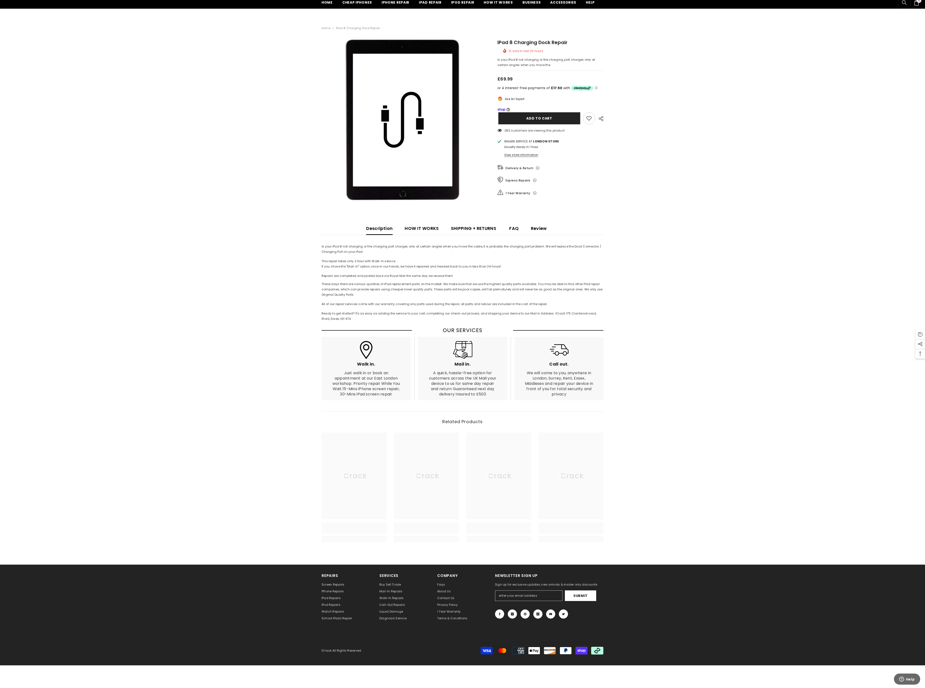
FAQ (513, 228)
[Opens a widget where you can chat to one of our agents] (907, 680)
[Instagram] (512, 614)
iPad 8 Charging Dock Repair (532, 42)
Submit (580, 595)
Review (539, 228)
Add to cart (538, 118)
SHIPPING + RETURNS (473, 228)
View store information (521, 155)
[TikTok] (537, 614)
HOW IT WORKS (422, 228)
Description (379, 228)
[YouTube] (550, 614)
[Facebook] (499, 614)
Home (326, 28)
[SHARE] (599, 118)
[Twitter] (563, 614)
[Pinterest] (525, 614)
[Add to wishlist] (589, 118)
